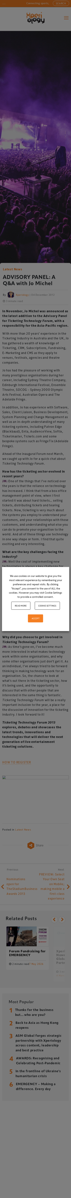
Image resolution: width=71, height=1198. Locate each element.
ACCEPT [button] (36, 618)
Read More (21, 605)
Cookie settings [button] (47, 605)
